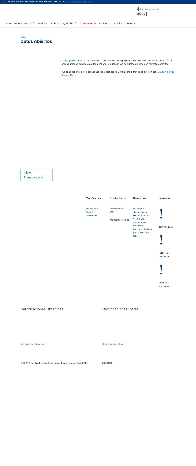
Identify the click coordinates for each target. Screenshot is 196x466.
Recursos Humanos (30, 133)
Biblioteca (104, 23)
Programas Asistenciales (33, 137)
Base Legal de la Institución (34, 69)
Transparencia (87, 23)
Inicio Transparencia (31, 61)
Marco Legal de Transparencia (28, 75)
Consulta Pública (29, 163)
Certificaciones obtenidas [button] (33, 344)
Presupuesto (27, 128)
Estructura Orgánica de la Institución (33, 81)
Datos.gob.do (68, 60)
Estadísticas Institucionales (34, 101)
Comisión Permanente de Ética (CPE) (36, 157)
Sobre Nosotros (22, 23)
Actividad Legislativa (62, 23)
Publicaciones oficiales (32, 97)
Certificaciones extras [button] (112, 344)
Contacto (131, 23)
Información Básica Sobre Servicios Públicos (33, 107)
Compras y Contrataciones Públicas (34, 142)
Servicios (42, 23)
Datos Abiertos (42, 152)
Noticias (118, 23)
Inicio (8, 23)
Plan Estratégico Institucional (35, 93)
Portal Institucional (30, 65)
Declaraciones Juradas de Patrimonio (33, 123)
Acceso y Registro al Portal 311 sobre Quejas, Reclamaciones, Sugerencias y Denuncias (35, 115)
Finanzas (25, 152)
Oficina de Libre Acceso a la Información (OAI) (34, 87)
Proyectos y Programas (32, 148)
